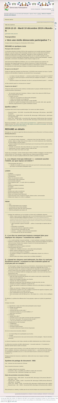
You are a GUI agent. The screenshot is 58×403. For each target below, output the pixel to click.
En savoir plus (13, 401)
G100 (51, 124)
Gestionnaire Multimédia (46, 9)
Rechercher (53, 7)
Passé (35, 13)
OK (8, 401)
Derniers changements (35, 9)
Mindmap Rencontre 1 (10, 133)
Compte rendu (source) (12, 33)
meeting (39, 13)
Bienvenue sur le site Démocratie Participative (19, 13)
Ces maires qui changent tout (29, 122)
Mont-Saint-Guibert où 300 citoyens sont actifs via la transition (31, 124)
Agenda (31, 13)
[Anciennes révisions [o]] (55, 23)
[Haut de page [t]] (55, 28)
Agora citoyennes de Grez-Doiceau (18, 125)
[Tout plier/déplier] (55, 26)
